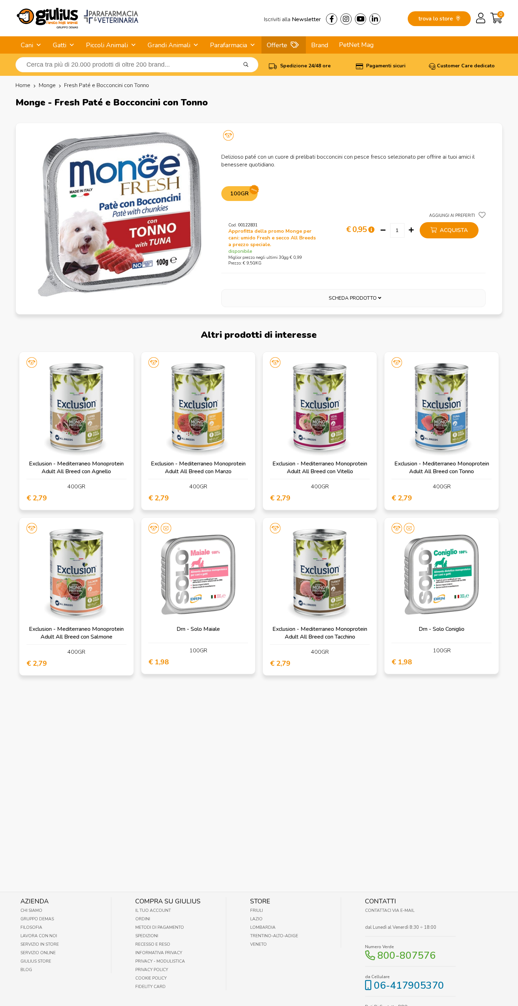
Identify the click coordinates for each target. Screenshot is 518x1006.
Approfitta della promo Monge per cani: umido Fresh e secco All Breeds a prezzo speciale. (272, 238)
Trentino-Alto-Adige (274, 936)
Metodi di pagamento (159, 927)
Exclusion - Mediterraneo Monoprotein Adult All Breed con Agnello (76, 467)
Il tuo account (153, 910)
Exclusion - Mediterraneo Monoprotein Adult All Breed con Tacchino (319, 633)
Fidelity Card (150, 986)
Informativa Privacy (158, 953)
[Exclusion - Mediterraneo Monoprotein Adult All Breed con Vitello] (320, 409)
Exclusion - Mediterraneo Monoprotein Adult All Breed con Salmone (76, 633)
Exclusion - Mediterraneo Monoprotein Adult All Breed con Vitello (319, 467)
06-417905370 (409, 985)
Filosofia (31, 927)
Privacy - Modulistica (160, 961)
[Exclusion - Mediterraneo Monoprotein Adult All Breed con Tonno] (441, 409)
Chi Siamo (31, 910)
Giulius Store (35, 961)
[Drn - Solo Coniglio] (441, 574)
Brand (319, 45)
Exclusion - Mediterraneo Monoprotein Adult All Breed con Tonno (441, 467)
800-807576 (406, 955)
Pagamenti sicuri (385, 65)
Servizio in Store (39, 944)
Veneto (258, 944)
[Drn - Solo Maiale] (198, 574)
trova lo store (436, 19)
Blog (26, 970)
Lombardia (263, 927)
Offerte (277, 45)
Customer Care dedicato (466, 65)
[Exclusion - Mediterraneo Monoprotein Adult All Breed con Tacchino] (320, 574)
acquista (453, 230)
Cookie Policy (151, 978)
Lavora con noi (38, 936)
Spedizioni (146, 936)
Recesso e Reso (152, 944)
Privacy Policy (151, 970)
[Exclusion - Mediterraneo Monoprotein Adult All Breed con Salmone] (76, 574)
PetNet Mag (356, 45)
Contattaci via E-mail (389, 910)
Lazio (256, 919)
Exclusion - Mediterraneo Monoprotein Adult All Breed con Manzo (198, 467)
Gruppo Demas (37, 919)
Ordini (142, 919)
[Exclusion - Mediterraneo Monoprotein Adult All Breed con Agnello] (76, 409)
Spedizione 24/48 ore (305, 65)
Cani (27, 45)
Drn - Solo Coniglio (441, 629)
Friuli (256, 910)
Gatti (59, 45)
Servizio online (38, 953)
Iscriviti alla (292, 19)
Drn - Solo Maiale (198, 629)
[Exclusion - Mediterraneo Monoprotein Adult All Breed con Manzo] (198, 409)
